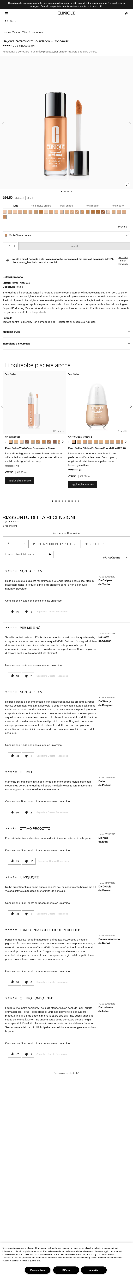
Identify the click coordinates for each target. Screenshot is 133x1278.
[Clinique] (66, 13)
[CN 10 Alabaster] (4, 212)
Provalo (122, 226)
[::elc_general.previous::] (6, 441)
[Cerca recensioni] (50, 554)
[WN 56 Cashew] (101, 442)
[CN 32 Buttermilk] (15, 212)
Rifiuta (66, 1270)
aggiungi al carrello (20, 480)
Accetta (93, 1270)
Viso (25, 32)
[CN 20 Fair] (56, 212)
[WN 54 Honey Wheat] (124, 212)
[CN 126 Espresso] (27, 442)
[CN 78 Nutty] (82, 212)
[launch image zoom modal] (127, 184)
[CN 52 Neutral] (72, 212)
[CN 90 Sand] (36, 212)
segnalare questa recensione (52, 611)
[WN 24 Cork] (113, 212)
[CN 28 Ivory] (62, 212)
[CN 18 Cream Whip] (10, 212)
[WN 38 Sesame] (119, 212)
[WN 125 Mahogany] (55, 442)
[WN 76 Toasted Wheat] (4, 217)
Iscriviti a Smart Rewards (123, 260)
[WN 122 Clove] (103, 212)
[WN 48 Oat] (51, 212)
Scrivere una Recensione (66, 533)
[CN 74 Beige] (77, 212)
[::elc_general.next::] (62, 441)
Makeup (16, 32)
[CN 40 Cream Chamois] (20, 212)
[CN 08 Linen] (46, 212)
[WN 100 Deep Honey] (38, 442)
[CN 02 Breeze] (108, 212)
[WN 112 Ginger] (41, 212)
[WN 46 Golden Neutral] (67, 212)
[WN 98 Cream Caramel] (88, 212)
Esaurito (74, 246)
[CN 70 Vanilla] (30, 212)
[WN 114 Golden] (93, 212)
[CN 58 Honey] (25, 212)
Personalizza (37, 1270)
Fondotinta (36, 32)
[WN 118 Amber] (98, 212)
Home (6, 32)
